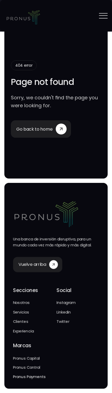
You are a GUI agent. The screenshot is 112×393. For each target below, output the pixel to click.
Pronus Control (26, 367)
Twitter (63, 321)
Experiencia (23, 331)
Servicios (21, 312)
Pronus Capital (26, 358)
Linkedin (64, 312)
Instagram (66, 303)
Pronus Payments (29, 377)
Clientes (20, 321)
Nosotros (21, 303)
